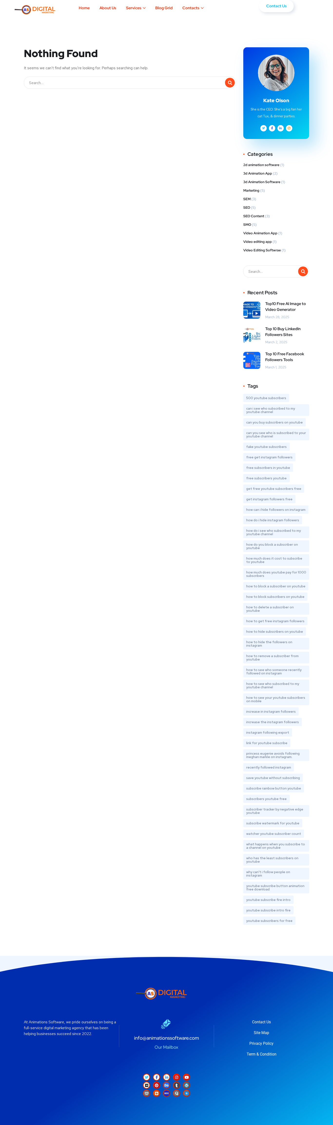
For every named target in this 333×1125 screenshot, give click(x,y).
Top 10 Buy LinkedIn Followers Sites (283, 331)
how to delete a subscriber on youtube (270, 609)
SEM (247, 199)
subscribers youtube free (266, 799)
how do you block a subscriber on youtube (272, 546)
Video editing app (257, 241)
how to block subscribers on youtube (275, 596)
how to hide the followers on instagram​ (269, 644)
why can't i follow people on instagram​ (268, 874)
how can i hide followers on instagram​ (275, 509)
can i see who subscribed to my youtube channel (270, 410)
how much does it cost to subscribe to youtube (274, 560)
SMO (247, 224)
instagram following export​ (267, 732)
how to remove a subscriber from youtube (272, 657)
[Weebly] (146, 1093)
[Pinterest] (156, 1085)
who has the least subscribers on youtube (272, 860)
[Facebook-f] (156, 1077)
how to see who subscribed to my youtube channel (272, 685)
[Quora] (176, 1093)
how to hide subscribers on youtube (274, 631)
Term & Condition (261, 1054)
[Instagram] (176, 1077)
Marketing (251, 190)
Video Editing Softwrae (262, 250)
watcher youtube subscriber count (273, 833)
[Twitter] (146, 1077)
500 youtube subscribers (266, 398)
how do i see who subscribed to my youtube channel (273, 532)
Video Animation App (260, 233)
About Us (107, 7)
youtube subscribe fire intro (268, 900)
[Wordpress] (186, 1085)
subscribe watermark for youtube (272, 823)
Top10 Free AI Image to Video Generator (285, 306)
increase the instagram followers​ (272, 722)
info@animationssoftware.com (166, 1038)
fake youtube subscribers (266, 446)
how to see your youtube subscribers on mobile (275, 699)
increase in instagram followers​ (271, 711)
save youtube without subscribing (273, 778)
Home (84, 7)
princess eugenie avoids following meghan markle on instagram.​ (273, 755)
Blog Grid (164, 7)
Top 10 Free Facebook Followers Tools (284, 356)
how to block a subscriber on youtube (275, 586)
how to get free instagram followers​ (275, 621)
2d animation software (261, 165)
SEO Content (253, 216)
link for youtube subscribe (266, 743)
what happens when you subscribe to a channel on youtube (275, 846)
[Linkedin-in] (166, 1077)
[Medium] (146, 1085)
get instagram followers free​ (269, 499)
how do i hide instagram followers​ (272, 520)
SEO (246, 207)
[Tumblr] (176, 1085)
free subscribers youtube (266, 478)
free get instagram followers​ (269, 457)
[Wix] (166, 1093)
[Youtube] (186, 1077)
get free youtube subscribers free (273, 488)
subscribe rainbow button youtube (273, 788)
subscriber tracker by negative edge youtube (274, 811)
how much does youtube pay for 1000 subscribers (276, 574)
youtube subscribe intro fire (268, 910)
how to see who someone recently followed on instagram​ (274, 671)
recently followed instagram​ (268, 767)
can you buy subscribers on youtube (274, 422)
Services (133, 7)
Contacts (190, 7)
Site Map (261, 1032)
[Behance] (166, 1085)
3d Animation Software (261, 182)
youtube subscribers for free (269, 920)
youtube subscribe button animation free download (275, 887)
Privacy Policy (261, 1043)
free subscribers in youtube (268, 467)
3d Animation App (257, 173)
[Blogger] (156, 1093)
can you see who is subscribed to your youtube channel (276, 434)
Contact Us (261, 1022)
